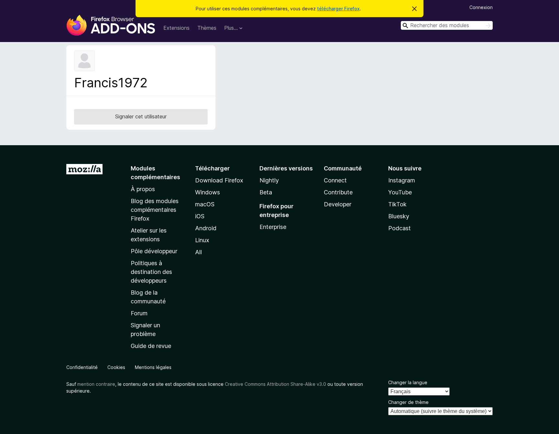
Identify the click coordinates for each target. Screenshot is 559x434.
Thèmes (206, 28)
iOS (199, 216)
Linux (202, 240)
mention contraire (96, 384)
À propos (143, 189)
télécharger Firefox (338, 8)
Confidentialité (82, 367)
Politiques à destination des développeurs (151, 272)
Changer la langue (407, 382)
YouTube (400, 192)
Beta (265, 192)
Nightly (269, 180)
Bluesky (398, 216)
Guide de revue (151, 345)
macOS (204, 204)
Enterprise (272, 226)
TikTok (397, 204)
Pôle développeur (154, 251)
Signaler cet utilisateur (141, 116)
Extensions (176, 28)
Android (205, 228)
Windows (207, 192)
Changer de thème (408, 402)
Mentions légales (153, 367)
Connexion (481, 7)
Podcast (399, 228)
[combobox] (447, 25)
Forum (139, 313)
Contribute (338, 192)
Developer (337, 204)
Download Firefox (219, 180)
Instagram (401, 180)
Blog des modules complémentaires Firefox (155, 210)
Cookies (116, 367)
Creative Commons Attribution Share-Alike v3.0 (275, 384)
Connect (335, 180)
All (198, 252)
